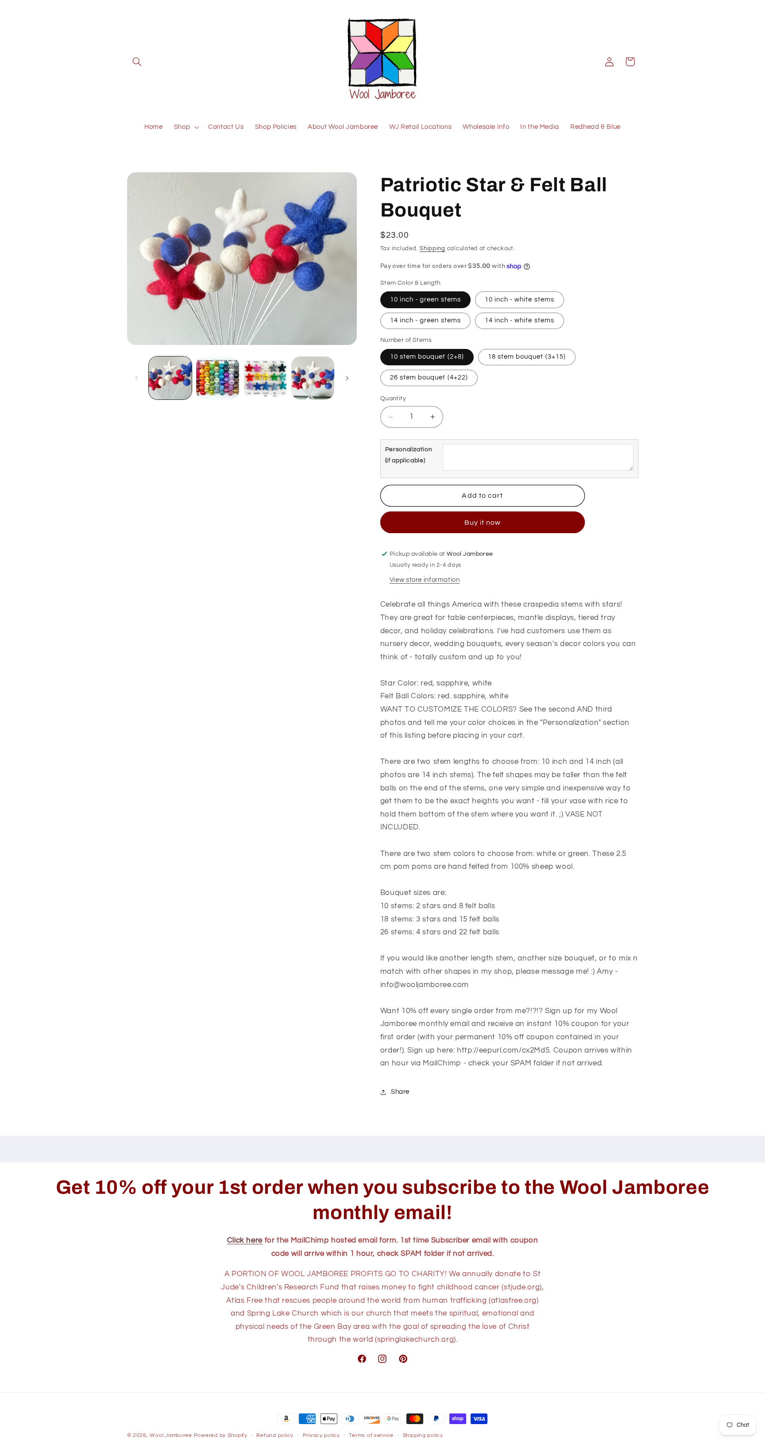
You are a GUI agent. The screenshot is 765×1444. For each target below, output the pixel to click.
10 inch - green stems (425, 299)
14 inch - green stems (425, 320)
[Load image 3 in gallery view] (265, 377)
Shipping (432, 249)
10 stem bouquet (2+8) (427, 356)
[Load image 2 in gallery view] (217, 377)
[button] (137, 61)
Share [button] (400, 1091)
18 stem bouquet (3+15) (527, 356)
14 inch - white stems (519, 320)
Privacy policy (321, 1435)
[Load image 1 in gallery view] (170, 377)
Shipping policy (423, 1435)
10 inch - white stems (519, 299)
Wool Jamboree (171, 1435)
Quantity (393, 399)
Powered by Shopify (220, 1435)
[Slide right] (347, 378)
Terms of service (371, 1435)
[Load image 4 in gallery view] (312, 377)
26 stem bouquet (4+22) (429, 377)
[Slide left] (137, 378)
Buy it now (482, 522)
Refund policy (275, 1435)
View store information (425, 580)
